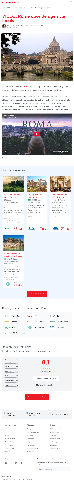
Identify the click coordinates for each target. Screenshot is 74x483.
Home (4, 8)
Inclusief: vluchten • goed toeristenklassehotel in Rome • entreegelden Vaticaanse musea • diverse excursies (36, 210)
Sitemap (29, 479)
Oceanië (7, 451)
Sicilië (8, 277)
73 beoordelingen (45, 371)
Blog (10, 8)
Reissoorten (53, 445)
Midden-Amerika (10, 442)
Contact (13, 479)
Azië (6, 432)
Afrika (6, 429)
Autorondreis (31, 445)
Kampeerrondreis (32, 448)
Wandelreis (30, 451)
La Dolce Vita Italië (12, 195)
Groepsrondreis (32, 429)
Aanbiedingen (54, 442)
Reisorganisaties (55, 438)
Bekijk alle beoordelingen (45, 378)
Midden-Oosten (10, 448)
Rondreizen (53, 435)
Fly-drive (30, 435)
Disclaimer (21, 479)
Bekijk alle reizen (36, 294)
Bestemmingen (19, 8)
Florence (13, 218)
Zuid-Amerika (9, 445)
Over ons (5, 479)
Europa (7, 435)
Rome (26, 86)
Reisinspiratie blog (55, 429)
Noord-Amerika (10, 438)
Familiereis (30, 438)
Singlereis (30, 442)
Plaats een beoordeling (45, 385)
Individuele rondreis (33, 432)
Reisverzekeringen (55, 448)
